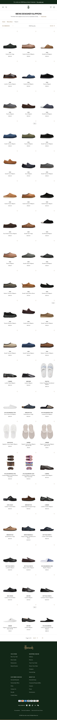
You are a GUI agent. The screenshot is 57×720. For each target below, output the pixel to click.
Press (30, 689)
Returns (31, 659)
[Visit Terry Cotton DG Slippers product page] (10, 391)
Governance (32, 692)
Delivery (31, 656)
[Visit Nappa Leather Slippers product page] (28, 545)
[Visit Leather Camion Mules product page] (10, 484)
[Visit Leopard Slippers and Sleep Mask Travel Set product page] (10, 452)
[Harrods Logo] (28, 647)
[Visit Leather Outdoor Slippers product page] (47, 484)
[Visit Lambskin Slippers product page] (10, 545)
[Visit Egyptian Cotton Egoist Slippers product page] (10, 421)
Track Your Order (33, 663)
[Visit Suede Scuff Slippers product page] (47, 31)
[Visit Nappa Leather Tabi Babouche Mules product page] (28, 513)
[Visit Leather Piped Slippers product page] (10, 360)
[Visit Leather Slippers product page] (28, 360)
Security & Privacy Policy (37, 710)
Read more (43, 16)
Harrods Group (32, 679)
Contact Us (13, 689)
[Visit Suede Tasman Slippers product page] (10, 121)
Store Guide (13, 659)
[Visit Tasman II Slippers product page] (28, 121)
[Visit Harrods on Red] (35, 705)
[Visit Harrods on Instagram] (29, 705)
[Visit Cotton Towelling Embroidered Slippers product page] (47, 360)
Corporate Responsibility (35, 683)
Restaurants (14, 663)
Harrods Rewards (15, 679)
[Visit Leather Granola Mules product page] (10, 575)
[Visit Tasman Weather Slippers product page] (10, 300)
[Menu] (3, 7)
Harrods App (32, 672)
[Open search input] (6, 7)
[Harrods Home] (28, 7)
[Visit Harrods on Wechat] (38, 705)
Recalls (12, 692)
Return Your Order (33, 666)
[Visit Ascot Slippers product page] (28, 91)
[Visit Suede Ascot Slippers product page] (10, 151)
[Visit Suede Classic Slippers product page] (10, 181)
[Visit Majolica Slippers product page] (47, 545)
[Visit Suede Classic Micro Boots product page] (28, 270)
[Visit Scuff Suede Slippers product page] (47, 210)
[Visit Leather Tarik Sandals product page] (47, 513)
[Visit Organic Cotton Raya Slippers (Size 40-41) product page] (47, 421)
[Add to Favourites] (17, 31)
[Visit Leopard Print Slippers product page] (47, 391)
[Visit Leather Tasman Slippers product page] (10, 61)
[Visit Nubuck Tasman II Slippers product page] (10, 270)
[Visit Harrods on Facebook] (26, 705)
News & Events (14, 666)
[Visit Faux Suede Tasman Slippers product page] (10, 210)
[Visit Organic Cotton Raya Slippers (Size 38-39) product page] (28, 421)
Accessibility (17, 710)
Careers (31, 686)
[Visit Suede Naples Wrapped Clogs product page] (28, 484)
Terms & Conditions (25, 710)
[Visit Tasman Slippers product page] (47, 61)
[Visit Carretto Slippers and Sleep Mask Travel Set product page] (28, 452)
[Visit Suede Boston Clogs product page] (28, 391)
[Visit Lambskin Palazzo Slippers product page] (47, 575)
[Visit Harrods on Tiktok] (32, 705)
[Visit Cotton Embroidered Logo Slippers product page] (47, 604)
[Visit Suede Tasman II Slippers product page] (28, 31)
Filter (51, 26)
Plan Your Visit (14, 656)
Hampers (31, 669)
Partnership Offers (15, 683)
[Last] (42, 638)
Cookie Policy (14, 695)
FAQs (12, 686)
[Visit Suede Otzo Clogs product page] (10, 31)
